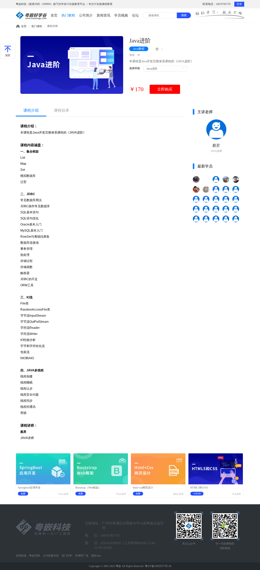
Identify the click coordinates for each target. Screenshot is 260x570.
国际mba (96, 555)
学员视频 (121, 15)
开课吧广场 (81, 555)
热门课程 (36, 26)
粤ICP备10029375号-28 (158, 566)
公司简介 (86, 15)
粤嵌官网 (34, 555)
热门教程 (68, 15)
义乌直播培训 (51, 555)
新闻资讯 (103, 15)
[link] (23, 26)
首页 (54, 15)
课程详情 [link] (52, 26)
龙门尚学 (66, 555)
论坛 (135, 15)
